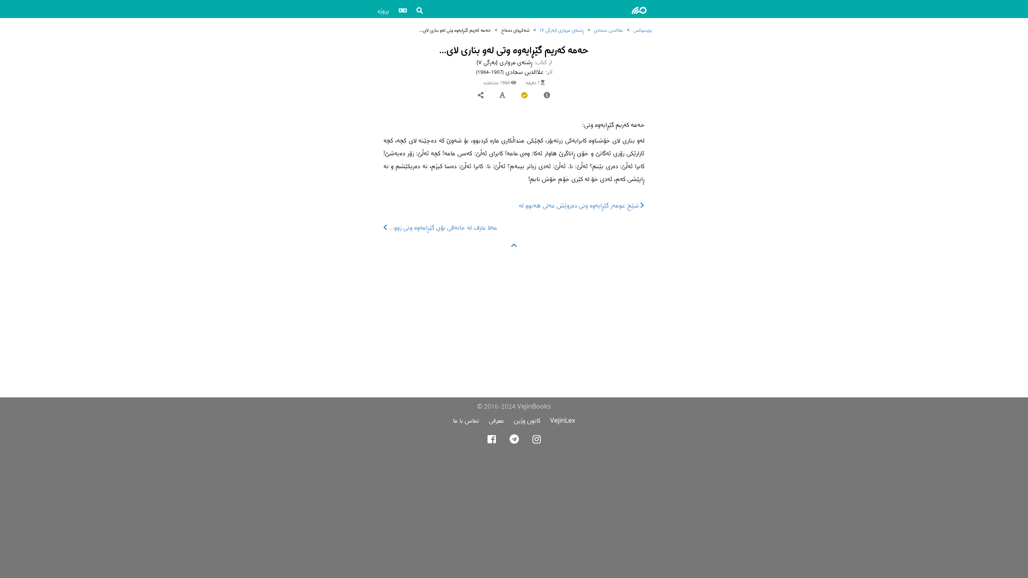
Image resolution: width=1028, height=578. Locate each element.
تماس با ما (466, 420)
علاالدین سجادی (608, 30)
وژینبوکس (642, 30)
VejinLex (562, 420)
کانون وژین (527, 420)
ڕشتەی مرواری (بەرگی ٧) (562, 30)
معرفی (496, 420)
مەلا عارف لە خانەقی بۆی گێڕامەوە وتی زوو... (442, 227)
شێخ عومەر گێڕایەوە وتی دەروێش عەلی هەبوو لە (579, 205)
